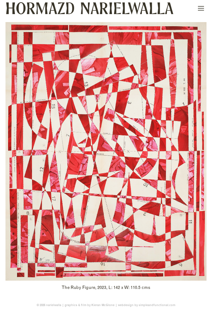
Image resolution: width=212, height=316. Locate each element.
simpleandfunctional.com (157, 305)
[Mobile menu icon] (200, 8)
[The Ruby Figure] (106, 151)
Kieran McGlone (103, 305)
